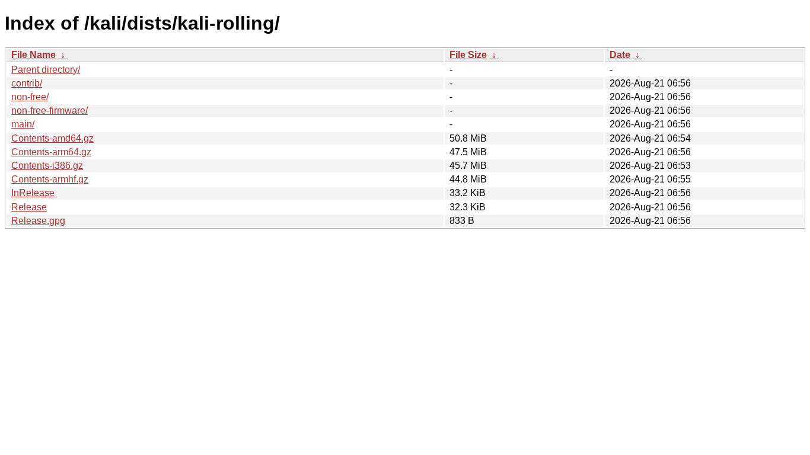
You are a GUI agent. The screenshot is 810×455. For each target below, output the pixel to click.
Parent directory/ (45, 70)
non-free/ (30, 97)
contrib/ (26, 83)
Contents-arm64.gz (51, 152)
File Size (468, 55)
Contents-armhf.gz (49, 179)
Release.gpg (38, 221)
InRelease (33, 193)
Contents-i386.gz (47, 166)
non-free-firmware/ (49, 110)
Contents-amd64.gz (52, 138)
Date (620, 55)
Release (29, 207)
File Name (33, 55)
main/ (22, 124)
